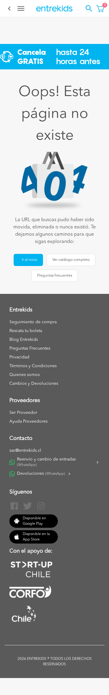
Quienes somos (24, 375)
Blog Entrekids (23, 340)
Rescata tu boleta (25, 331)
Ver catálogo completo (71, 260)
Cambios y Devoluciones (33, 383)
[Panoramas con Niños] (54, 8)
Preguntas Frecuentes (29, 348)
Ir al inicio (29, 260)
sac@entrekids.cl (25, 450)
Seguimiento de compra (33, 322)
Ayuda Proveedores (28, 421)
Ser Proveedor (23, 413)
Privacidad (19, 357)
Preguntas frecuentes (54, 276)
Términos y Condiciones (33, 366)
